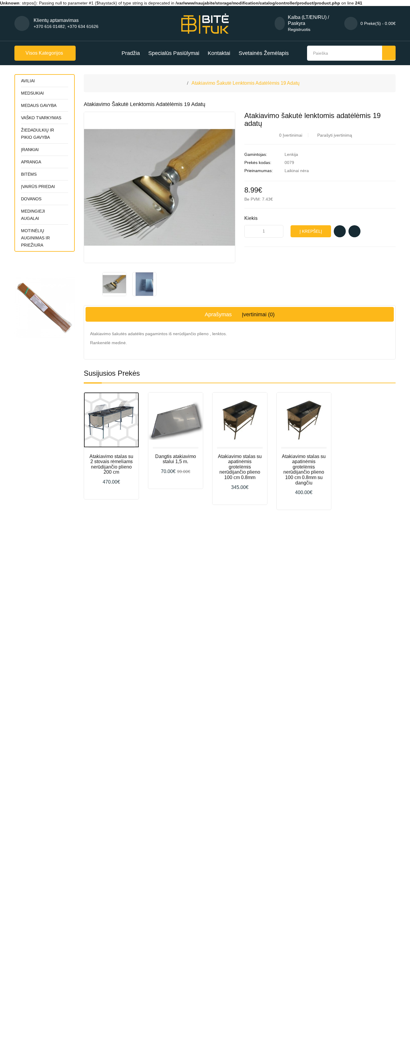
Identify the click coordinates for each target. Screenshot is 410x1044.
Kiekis (251, 218)
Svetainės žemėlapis (264, 53)
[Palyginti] (354, 231)
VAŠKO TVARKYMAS (41, 117)
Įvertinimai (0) (258, 314)
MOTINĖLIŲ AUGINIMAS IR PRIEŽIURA (35, 237)
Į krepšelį (311, 231)
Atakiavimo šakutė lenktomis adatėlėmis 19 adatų (245, 83)
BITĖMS (29, 174)
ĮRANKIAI (30, 149)
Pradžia (131, 53)
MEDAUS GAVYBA (38, 105)
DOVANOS (31, 198)
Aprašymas (218, 314)
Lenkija (291, 154)
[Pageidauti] (340, 231)
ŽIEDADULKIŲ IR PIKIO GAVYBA (37, 134)
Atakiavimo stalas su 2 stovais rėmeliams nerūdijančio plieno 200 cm (111, 464)
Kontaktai (219, 53)
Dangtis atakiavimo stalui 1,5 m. (175, 459)
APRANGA (31, 161)
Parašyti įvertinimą (334, 135)
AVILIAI (28, 80)
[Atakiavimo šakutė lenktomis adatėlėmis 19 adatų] (114, 284)
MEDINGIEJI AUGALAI (33, 215)
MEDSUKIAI (32, 93)
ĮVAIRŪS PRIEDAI (38, 186)
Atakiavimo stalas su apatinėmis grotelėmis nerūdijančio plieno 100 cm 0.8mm (240, 467)
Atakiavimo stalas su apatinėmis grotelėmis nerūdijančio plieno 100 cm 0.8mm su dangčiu (304, 469)
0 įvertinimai (290, 135)
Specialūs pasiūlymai (173, 53)
